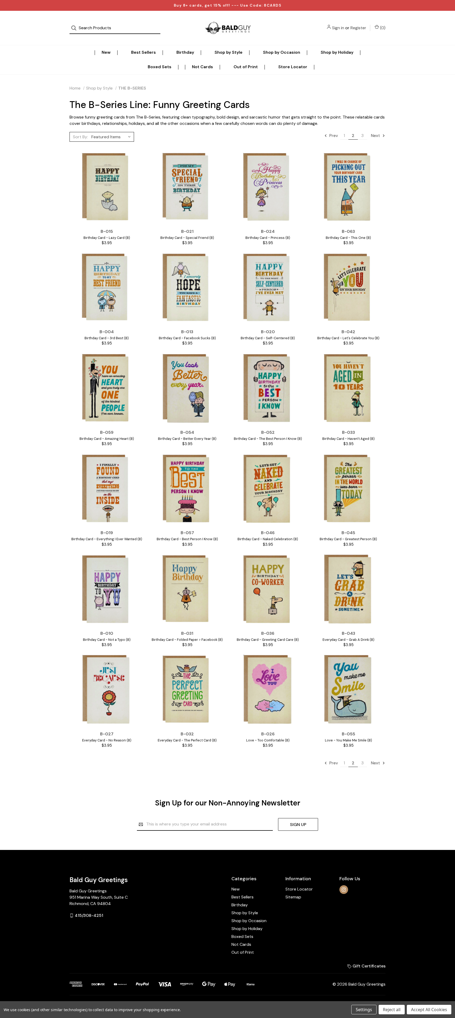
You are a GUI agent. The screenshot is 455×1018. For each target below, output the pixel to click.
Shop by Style (229, 52)
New (106, 52)
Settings (364, 1009)
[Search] (75, 28)
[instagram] (344, 889)
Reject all (391, 1009)
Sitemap (293, 897)
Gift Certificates (368, 966)
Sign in (338, 28)
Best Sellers (143, 52)
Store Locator (292, 67)
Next (376, 135)
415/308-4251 (89, 915)
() (382, 28)
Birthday (185, 52)
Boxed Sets (159, 67)
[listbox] (112, 136)
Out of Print (246, 67)
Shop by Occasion (281, 52)
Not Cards (202, 67)
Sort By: (80, 137)
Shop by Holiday (337, 52)
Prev (333, 135)
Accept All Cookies (429, 1009)
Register (358, 28)
